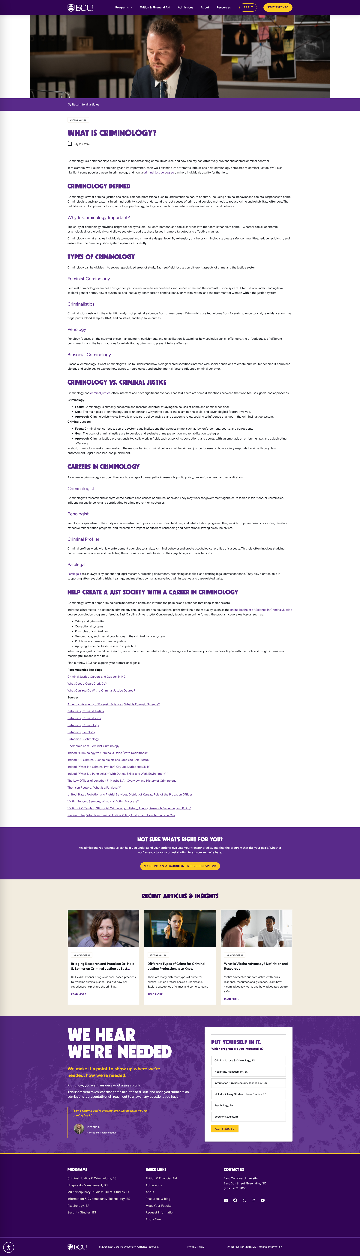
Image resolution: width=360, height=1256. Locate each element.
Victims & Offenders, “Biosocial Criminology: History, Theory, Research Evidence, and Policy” (129, 808)
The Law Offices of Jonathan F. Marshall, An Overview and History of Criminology (122, 780)
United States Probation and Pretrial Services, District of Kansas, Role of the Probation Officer (130, 794)
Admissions (185, 7)
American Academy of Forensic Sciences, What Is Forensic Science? (114, 704)
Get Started (225, 1128)
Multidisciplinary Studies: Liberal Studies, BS (240, 1094)
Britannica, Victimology (83, 739)
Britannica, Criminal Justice (86, 711)
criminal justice (100, 393)
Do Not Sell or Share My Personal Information (254, 1246)
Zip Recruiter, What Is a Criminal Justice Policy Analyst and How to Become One (121, 815)
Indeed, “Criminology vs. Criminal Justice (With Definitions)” (108, 753)
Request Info (278, 7)
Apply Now (153, 1219)
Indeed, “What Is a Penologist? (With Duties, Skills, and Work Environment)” (117, 773)
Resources (224, 7)
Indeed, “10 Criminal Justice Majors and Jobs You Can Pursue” (109, 760)
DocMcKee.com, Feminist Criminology (93, 746)
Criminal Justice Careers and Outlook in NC (97, 676)
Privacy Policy (195, 1246)
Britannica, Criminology (83, 725)
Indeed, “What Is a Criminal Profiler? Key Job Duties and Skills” (109, 767)
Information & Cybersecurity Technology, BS (240, 1083)
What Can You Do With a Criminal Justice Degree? (101, 690)
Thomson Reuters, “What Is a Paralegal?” (94, 787)
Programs (122, 7)
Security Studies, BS (226, 1116)
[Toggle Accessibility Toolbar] (8, 1247)
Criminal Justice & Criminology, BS (234, 1060)
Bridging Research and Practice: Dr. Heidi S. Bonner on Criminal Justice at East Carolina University (103, 969)
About (205, 7)
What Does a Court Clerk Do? (87, 683)
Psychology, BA (223, 1105)
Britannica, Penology (81, 732)
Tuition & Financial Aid (155, 7)
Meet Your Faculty (159, 1205)
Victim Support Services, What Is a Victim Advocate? (103, 801)
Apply (248, 7)
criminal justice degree (158, 172)
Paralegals (74, 574)
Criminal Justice (78, 120)
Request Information (160, 1212)
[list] (114, 1122)
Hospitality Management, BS (231, 1071)
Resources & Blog (158, 1199)
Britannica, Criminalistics (84, 718)
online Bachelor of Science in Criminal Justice (261, 610)
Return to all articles (85, 104)
